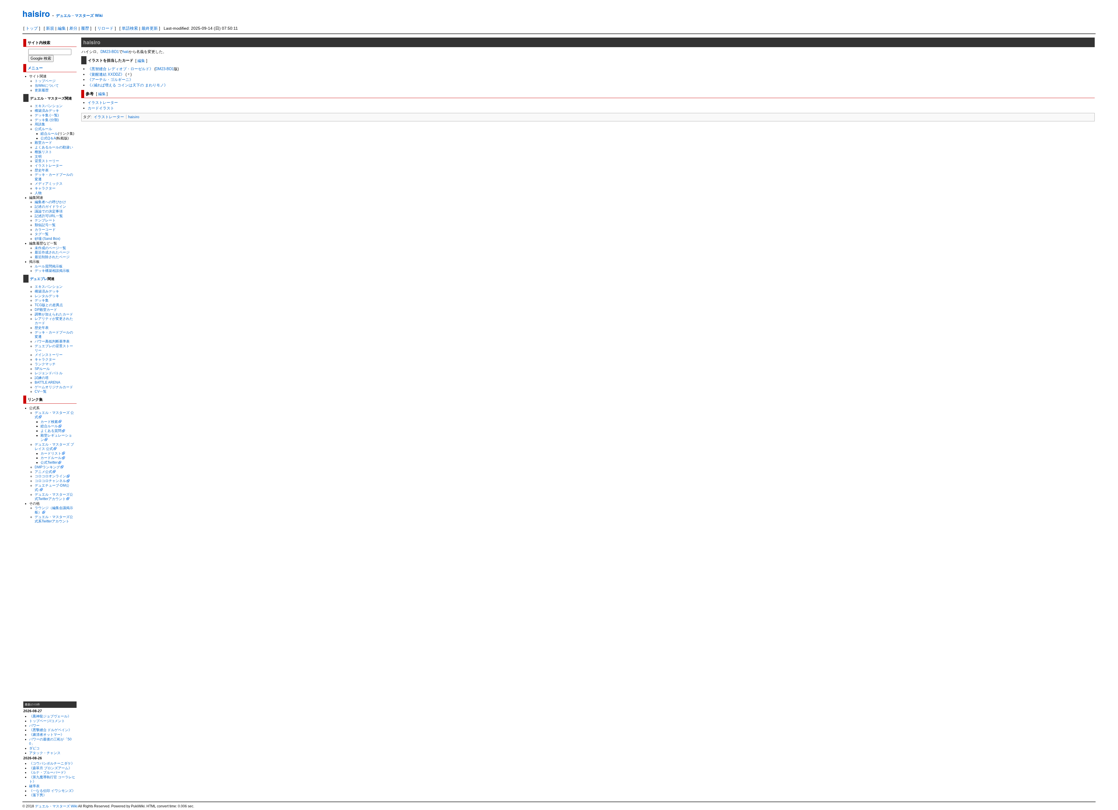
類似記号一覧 (45, 225)
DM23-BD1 (109, 51)
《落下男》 (38, 795)
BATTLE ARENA (47, 382)
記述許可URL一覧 (49, 216)
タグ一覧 (42, 234)
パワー (34, 725)
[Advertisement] (49, 612)
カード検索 (49, 421)
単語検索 (130, 28)
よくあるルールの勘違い (54, 147)
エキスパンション (49, 106)
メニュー (35, 67)
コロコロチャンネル (50, 481)
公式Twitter (49, 462)
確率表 (34, 786)
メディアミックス (49, 183)
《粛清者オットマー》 (46, 734)
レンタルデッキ (47, 296)
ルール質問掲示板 (49, 266)
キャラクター (45, 188)
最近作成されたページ (52, 252)
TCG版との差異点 (49, 305)
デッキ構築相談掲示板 (52, 270)
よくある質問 (50, 431)
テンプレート (45, 220)
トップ (32, 28)
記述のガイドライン (50, 206)
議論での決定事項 (49, 211)
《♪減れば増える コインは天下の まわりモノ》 (128, 85)
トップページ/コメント (47, 721)
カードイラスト (101, 108)
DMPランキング (47, 467)
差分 (73, 28)
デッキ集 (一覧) (47, 115)
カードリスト (50, 453)
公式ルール (43, 129)
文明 (38, 156)
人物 (38, 193)
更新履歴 (42, 90)
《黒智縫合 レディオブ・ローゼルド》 (120, 69)
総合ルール (49, 133)
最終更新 (149, 28)
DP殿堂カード (46, 309)
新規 (50, 28)
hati (126, 51)
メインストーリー (49, 355)
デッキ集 (42, 300)
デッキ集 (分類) (47, 120)
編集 (62, 28)
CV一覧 (41, 391)
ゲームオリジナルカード (54, 387)
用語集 (40, 124)
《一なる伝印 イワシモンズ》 (52, 791)
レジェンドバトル (49, 373)
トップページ (45, 81)
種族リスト (43, 152)
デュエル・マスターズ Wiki (79, 15)
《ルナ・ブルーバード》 (48, 772)
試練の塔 (42, 378)
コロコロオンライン (50, 476)
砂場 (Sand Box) (47, 238)
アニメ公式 (43, 472)
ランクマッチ (45, 364)
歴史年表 (42, 170)
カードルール (50, 458)
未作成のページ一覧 (50, 248)
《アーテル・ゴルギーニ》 (110, 79)
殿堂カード (43, 142)
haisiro (36, 14)
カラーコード (45, 229)
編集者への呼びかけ (50, 202)
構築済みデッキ (47, 110)
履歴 (85, 28)
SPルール (42, 369)
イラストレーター (49, 165)
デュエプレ (38, 278)
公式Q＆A (48, 138)
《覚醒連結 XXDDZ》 (106, 74)
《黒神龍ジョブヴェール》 (50, 716)
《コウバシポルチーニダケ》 (52, 763)
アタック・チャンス (45, 753)
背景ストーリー (47, 161)
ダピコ (34, 748)
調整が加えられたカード (54, 314)
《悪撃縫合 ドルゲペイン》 (50, 730)
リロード (105, 28)
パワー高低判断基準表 (52, 341)
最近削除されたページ (52, 257)
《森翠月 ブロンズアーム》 (50, 768)
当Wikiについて (47, 85)
